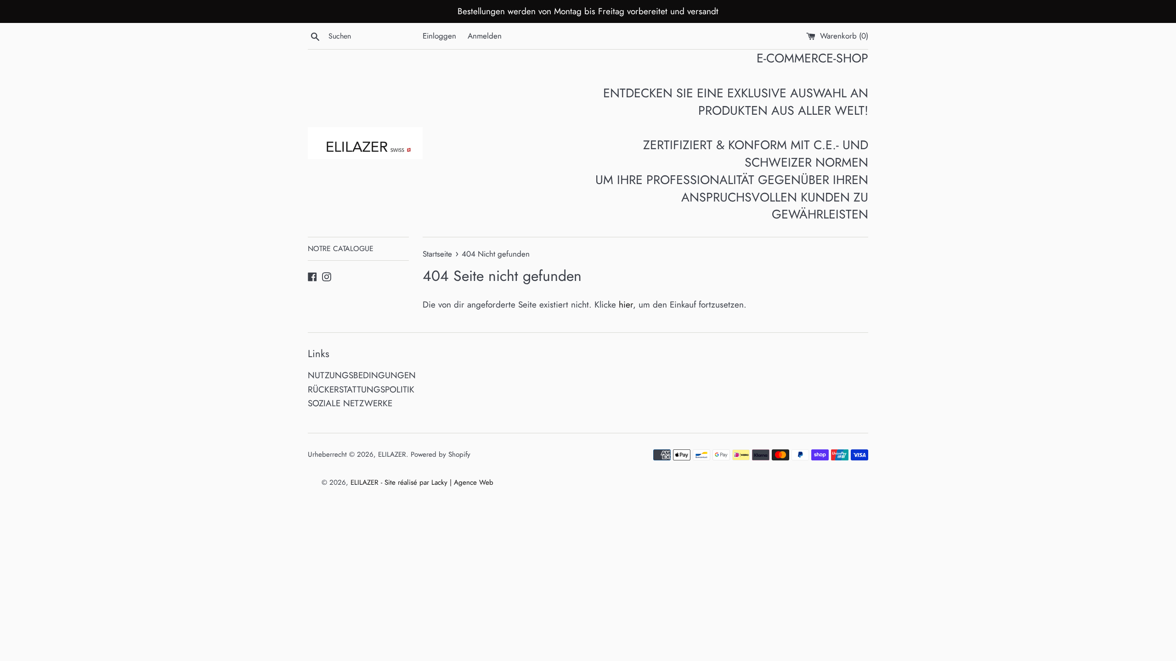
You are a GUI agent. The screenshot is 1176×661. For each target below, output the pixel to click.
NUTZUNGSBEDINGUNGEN (362, 375)
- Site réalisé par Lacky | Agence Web (437, 482)
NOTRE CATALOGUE (340, 248)
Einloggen (439, 35)
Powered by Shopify (440, 454)
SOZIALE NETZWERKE (350, 403)
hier (626, 304)
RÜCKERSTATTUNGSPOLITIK (361, 389)
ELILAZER (392, 454)
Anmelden (485, 35)
